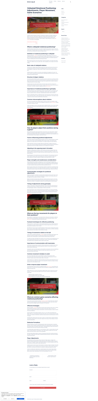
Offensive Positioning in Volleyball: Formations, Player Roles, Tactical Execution (65, 39)
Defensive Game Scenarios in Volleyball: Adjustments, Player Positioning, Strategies (65, 54)
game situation (53, 102)
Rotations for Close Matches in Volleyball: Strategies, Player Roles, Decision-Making (65, 42)
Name (30, 376)
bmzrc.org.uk (31, 2)
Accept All (20, 398)
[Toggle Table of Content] (36, 43)
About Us (63, 1)
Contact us (59, 1)
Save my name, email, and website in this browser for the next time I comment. (41, 384)
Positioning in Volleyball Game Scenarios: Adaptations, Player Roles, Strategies (65, 46)
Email (30, 380)
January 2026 (63, 62)
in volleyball (35, 55)
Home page (50, 1)
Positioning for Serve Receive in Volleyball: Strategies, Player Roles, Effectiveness (34, 356)
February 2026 (63, 60)
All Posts (55, 1)
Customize (5, 398)
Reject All (12, 398)
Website (44, 380)
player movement (49, 266)
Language (50, 2)
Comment (31, 369)
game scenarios (29, 219)
